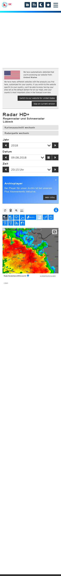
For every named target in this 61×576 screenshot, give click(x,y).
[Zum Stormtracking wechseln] (45, 217)
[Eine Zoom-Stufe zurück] (16, 210)
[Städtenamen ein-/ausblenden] (21, 210)
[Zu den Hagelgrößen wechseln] (22, 217)
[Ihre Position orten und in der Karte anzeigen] (10, 210)
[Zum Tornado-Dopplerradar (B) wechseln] (10, 223)
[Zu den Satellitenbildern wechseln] (16, 223)
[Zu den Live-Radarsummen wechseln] (22, 223)
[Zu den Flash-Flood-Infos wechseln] (51, 217)
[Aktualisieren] (5, 210)
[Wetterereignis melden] (34, 4)
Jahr (6, 139)
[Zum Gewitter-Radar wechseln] (16, 217)
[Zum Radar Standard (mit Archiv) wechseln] (10, 217)
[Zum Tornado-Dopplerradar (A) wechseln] (5, 223)
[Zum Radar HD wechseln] (5, 217)
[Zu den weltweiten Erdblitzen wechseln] (39, 217)
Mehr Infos (50, 197)
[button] (54, 231)
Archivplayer (13, 183)
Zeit (5, 163)
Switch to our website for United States (37, 98)
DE (10, 4)
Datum (7, 151)
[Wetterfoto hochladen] (27, 4)
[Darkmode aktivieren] (41, 4)
